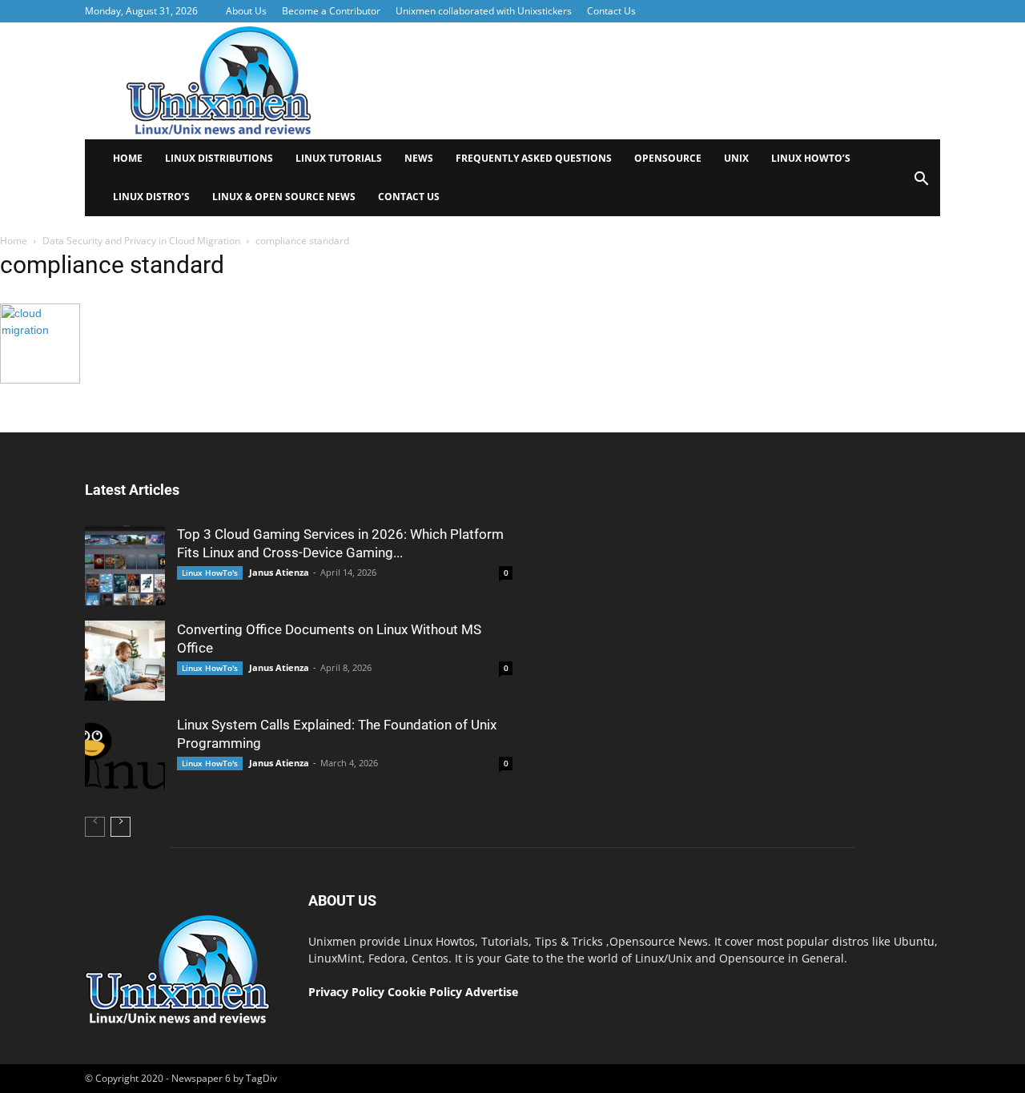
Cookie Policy (426, 991)
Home (128, 158)
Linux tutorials (338, 158)
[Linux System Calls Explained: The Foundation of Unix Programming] (125, 756)
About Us (246, 11)
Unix (736, 158)
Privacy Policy (346, 991)
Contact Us (611, 11)
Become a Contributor (331, 11)
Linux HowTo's (210, 572)
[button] (921, 184)
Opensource (667, 158)
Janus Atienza (279, 572)
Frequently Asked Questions (534, 158)
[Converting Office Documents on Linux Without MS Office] (125, 661)
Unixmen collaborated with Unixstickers (484, 11)
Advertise (491, 991)
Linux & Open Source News (284, 196)
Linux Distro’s (151, 196)
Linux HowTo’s (810, 158)
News (418, 158)
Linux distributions (219, 158)
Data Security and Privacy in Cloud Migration (141, 240)
